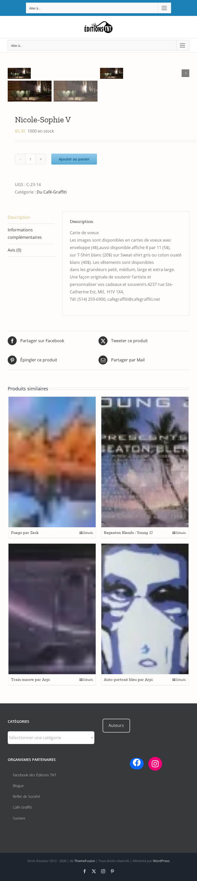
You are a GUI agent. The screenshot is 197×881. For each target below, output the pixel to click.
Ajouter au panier (74, 159)
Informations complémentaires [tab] (25, 233)
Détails (88, 533)
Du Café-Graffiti (52, 192)
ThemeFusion (84, 860)
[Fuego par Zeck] (52, 462)
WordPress (161, 860)
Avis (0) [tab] (14, 250)
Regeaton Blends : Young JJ (128, 532)
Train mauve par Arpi (30, 679)
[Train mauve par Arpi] (52, 609)
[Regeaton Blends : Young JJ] (145, 462)
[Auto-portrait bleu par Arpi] (145, 609)
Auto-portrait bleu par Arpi (128, 679)
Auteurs (116, 725)
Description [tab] (19, 217)
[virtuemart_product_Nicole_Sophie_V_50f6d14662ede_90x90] (54, 73)
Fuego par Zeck (24, 532)
